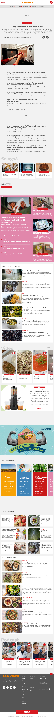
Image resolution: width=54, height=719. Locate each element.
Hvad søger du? (24, 678)
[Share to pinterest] (47, 37)
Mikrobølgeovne (26, 6)
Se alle (48, 347)
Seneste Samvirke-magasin (24, 701)
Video (23, 694)
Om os (31, 682)
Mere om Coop (32, 677)
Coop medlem (32, 691)
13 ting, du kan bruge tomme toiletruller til (13, 248)
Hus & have (18, 6)
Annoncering (33, 684)
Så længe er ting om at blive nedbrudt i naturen (14, 254)
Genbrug (5, 239)
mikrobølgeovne (27, 23)
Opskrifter (24, 686)
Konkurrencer (25, 689)
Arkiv (23, 697)
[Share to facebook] (43, 37)
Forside (23, 683)
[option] (10, 170)
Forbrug (12, 6)
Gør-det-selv (6, 246)
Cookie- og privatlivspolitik (28, 716)
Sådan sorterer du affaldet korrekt (11, 235)
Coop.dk (32, 687)
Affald (4, 234)
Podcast (23, 692)
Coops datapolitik (42, 716)
